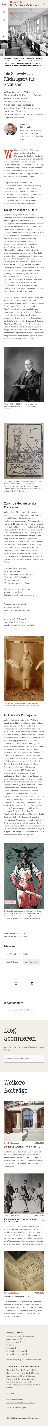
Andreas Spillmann (11, 1293)
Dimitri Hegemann (11, 1143)
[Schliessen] (44, 4)
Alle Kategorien (31, 962)
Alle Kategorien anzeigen (16, 1407)
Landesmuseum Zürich (15, 1376)
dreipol (16, 1360)
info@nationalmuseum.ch (16, 1351)
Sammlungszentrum (14, 1385)
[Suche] (4, 4)
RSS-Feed (10, 1394)
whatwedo (36, 1360)
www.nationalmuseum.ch (16, 1354)
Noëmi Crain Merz (11, 1215)
